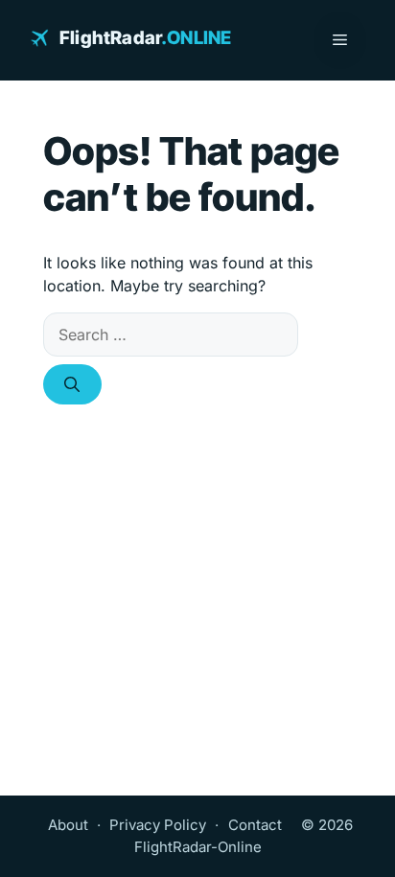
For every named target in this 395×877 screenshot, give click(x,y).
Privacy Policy (157, 825)
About (68, 825)
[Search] (72, 384)
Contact (255, 825)
